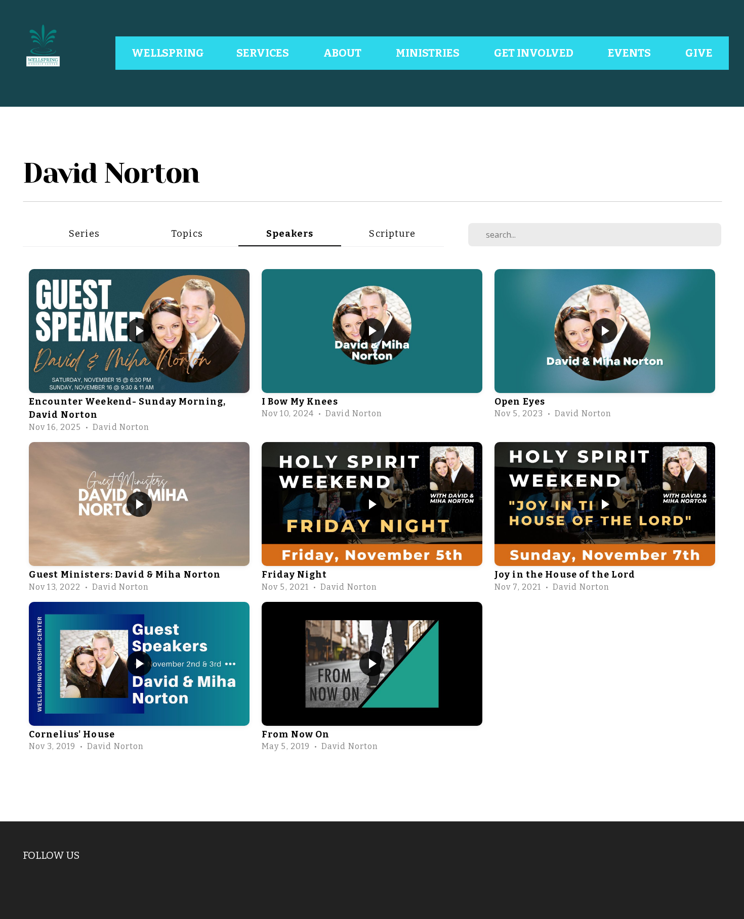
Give (699, 53)
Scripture (392, 233)
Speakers (290, 233)
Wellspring (168, 53)
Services (263, 53)
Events (630, 53)
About (343, 53)
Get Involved (534, 53)
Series (84, 233)
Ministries (429, 53)
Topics (187, 233)
